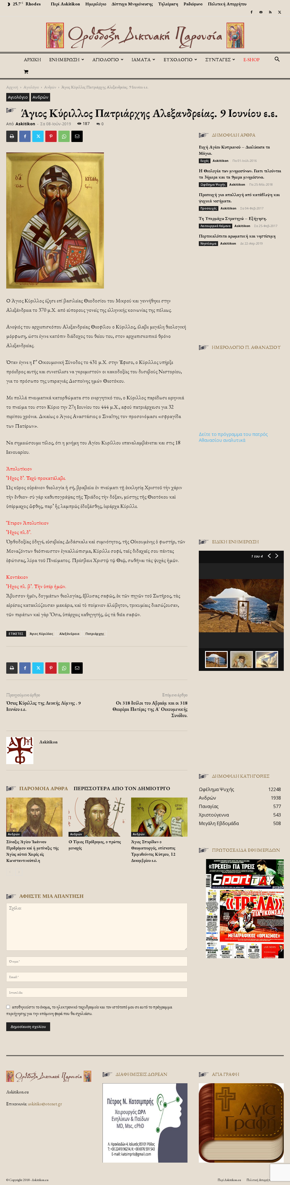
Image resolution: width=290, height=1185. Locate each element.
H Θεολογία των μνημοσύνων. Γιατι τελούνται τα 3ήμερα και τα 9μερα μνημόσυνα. (240, 174)
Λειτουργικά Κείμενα (216, 226)
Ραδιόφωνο (193, 4)
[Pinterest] (51, 136)
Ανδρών (50, 87)
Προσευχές (209, 208)
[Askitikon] (145, 35)
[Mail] (261, 12)
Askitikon (25, 123)
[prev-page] (9, 871)
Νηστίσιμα (208, 243)
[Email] (77, 136)
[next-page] (18, 871)
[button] (277, 60)
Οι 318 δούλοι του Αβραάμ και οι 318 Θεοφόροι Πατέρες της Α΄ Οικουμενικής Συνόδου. (149, 709)
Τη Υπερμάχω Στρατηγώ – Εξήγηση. (233, 218)
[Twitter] (279, 12)
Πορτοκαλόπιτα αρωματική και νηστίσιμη (237, 236)
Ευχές (205, 161)
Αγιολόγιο (31, 87)
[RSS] (270, 12)
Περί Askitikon (65, 4)
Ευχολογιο (178, 59)
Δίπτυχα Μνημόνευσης (132, 4)
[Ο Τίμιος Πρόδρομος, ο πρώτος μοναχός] (97, 817)
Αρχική (32, 59)
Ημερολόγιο (95, 4)
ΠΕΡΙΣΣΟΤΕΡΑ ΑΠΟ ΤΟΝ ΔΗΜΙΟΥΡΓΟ (122, 788)
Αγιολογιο (105, 59)
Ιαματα (141, 59)
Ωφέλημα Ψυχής (213, 184)
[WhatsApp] (64, 136)
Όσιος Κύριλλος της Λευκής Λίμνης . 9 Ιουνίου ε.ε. (43, 706)
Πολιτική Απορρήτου (227, 4)
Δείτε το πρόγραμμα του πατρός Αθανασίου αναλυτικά (233, 437)
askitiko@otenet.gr (45, 1104)
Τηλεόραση (168, 4)
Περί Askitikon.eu (229, 1180)
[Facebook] (251, 12)
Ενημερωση (64, 59)
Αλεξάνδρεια (69, 633)
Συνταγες (218, 59)
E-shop (251, 59)
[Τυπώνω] (12, 136)
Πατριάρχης (95, 633)
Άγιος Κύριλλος (41, 633)
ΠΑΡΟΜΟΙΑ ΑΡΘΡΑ (43, 788)
